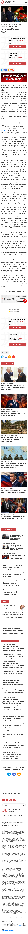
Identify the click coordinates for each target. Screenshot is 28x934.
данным (7, 193)
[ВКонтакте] (5, 70)
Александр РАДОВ (10, 24)
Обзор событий (11, 532)
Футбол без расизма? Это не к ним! (13, 633)
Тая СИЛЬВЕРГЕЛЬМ (10, 514)
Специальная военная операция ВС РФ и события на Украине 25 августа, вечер (13, 718)
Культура (4, 796)
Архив (20, 815)
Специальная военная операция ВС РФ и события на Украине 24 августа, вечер (13, 747)
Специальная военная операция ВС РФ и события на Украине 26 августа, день (13, 701)
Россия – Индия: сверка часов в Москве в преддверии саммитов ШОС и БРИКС (13, 387)
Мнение (4, 601)
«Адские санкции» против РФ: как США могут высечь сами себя (13, 517)
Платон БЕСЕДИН (11, 605)
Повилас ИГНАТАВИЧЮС (11, 435)
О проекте (4, 815)
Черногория (4, 352)
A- (12, 26)
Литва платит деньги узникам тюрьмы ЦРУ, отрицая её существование (12, 439)
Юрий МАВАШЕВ (9, 383)
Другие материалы (7, 363)
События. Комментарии (8, 641)
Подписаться (17, 46)
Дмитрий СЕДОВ (10, 409)
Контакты (15, 815)
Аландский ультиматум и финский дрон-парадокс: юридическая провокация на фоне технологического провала (13, 466)
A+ (10, 26)
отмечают (4, 147)
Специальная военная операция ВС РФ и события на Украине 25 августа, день (13, 725)
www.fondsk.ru (20, 925)
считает (3, 130)
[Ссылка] (12, 70)
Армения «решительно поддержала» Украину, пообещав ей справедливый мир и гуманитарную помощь (13, 683)
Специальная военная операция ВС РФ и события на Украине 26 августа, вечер (13, 574)
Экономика (17, 793)
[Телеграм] (2, 70)
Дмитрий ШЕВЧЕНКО (10, 488)
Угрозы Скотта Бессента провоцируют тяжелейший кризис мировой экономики (13, 413)
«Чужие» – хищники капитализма (13, 625)
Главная (4, 793)
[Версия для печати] (16, 26)
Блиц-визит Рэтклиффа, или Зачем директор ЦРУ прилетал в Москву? (13, 491)
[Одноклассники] (9, 70)
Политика (20, 24)
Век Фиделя (6, 609)
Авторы (10, 815)
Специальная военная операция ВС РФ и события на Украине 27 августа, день (17, 537)
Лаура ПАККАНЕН (10, 461)
